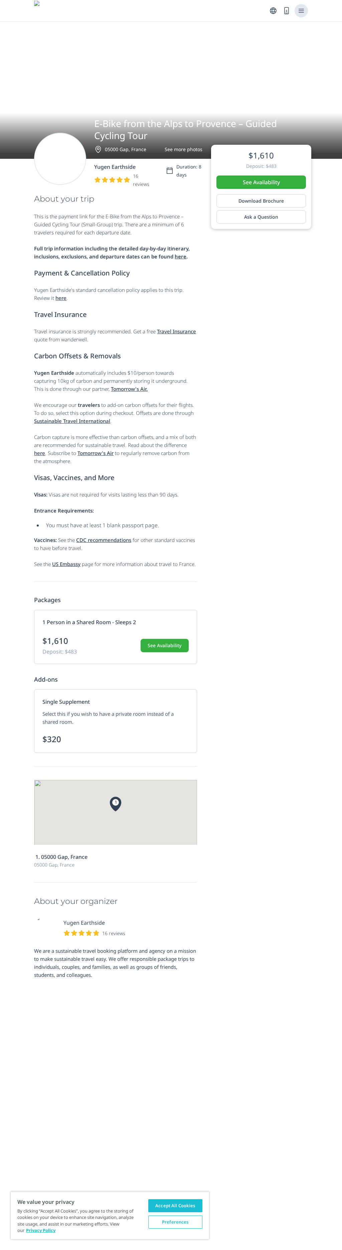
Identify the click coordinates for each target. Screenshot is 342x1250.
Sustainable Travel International (72, 421)
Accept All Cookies (175, 1206)
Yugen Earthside (84, 922)
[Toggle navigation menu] (301, 10)
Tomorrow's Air (95, 453)
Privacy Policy (40, 1230)
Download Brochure (261, 201)
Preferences (175, 1222)
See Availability (261, 182)
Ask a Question (261, 217)
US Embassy (66, 564)
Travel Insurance (176, 331)
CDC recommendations (103, 540)
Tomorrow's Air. (129, 388)
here (60, 298)
